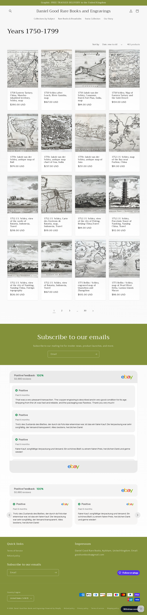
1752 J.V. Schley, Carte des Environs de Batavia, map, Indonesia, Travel (56, 222)
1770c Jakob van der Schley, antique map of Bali (22, 160)
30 (85, 311)
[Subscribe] (96, 354)
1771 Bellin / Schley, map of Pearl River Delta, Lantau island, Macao (123, 287)
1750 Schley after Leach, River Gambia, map (55, 95)
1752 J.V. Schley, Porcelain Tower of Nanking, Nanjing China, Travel (122, 222)
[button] (10, 11)
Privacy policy (82, 608)
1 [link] (54, 310)
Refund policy (13, 556)
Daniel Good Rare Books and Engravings (29, 608)
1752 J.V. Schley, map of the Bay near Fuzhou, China (123, 160)
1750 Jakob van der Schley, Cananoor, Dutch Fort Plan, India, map (90, 96)
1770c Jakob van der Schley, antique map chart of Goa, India (55, 160)
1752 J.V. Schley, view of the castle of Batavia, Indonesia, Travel (21, 222)
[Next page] (93, 311)
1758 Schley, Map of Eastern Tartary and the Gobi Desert (122, 95)
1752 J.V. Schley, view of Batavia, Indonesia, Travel (55, 285)
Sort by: (95, 44)
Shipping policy (113, 608)
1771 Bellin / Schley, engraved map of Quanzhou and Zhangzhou (88, 287)
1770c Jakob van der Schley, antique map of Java (90, 160)
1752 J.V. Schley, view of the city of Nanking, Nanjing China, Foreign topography (22, 287)
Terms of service (97, 608)
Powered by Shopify (53, 608)
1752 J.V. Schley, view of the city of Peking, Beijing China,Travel (89, 221)
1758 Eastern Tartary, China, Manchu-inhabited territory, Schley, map (21, 96)
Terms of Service (15, 551)
